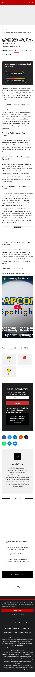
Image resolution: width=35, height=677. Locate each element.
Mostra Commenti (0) (16, 574)
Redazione (16, 628)
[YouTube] (19, 622)
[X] (12, 622)
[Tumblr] (23, 622)
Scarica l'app (17, 610)
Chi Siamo (8, 628)
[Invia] (21, 437)
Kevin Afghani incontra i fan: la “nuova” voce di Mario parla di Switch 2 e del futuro (21, 516)
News (16, 50)
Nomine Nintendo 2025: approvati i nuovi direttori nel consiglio (17, 547)
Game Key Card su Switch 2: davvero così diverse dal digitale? (20, 504)
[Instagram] (16, 622)
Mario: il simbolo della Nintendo (19, 527)
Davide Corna (8, 50)
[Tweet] (9, 437)
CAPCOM (13, 348)
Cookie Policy (8, 632)
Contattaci (28, 632)
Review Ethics (25, 628)
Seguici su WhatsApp (17, 81)
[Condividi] (4, 437)
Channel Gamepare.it (13, 412)
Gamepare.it (8, 639)
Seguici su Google (16, 73)
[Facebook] (8, 622)
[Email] (26, 437)
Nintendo (25, 348)
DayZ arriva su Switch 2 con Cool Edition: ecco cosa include (21, 230)
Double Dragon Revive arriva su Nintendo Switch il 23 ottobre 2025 (17, 559)
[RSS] (27, 622)
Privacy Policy (18, 632)
